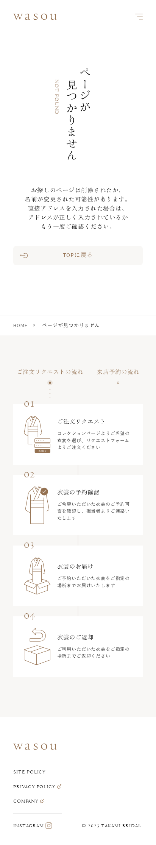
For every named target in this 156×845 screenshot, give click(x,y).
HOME (20, 325)
